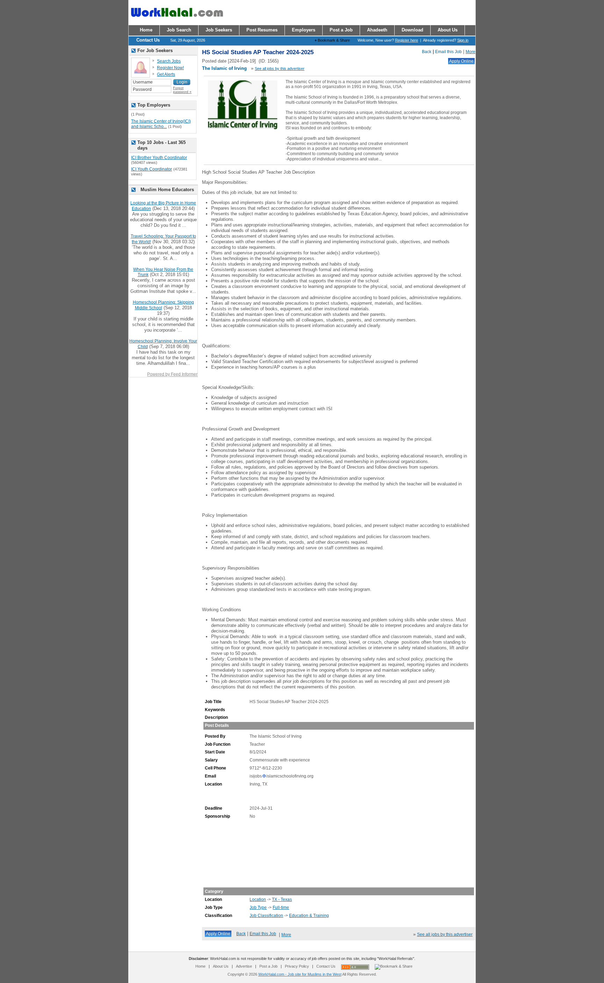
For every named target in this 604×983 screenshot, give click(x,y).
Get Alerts (166, 74)
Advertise (244, 966)
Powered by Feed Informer (172, 374)
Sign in (462, 40)
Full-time (281, 907)
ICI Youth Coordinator (151, 169)
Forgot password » (182, 90)
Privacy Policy (297, 966)
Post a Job (268, 966)
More (470, 51)
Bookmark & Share (332, 40)
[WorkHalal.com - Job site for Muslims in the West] (177, 19)
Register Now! (170, 67)
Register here (406, 40)
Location (258, 899)
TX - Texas (282, 899)
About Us (221, 966)
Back (426, 51)
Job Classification (266, 915)
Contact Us (326, 966)
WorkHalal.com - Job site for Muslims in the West (299, 974)
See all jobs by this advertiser (279, 68)
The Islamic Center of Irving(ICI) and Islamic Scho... (161, 124)
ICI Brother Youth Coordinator (159, 157)
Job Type (258, 907)
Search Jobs (169, 61)
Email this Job (448, 51)
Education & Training (309, 915)
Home (200, 966)
